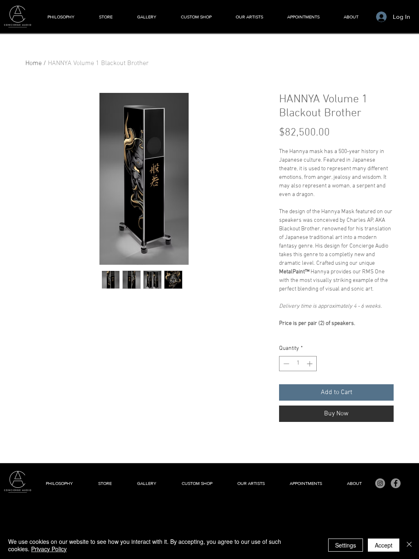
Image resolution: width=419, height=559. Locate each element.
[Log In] (381, 17)
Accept (383, 545)
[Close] (409, 545)
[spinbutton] (298, 363)
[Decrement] (285, 363)
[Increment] (310, 363)
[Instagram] (380, 483)
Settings (345, 545)
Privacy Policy (49, 549)
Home (33, 63)
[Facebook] (396, 483)
